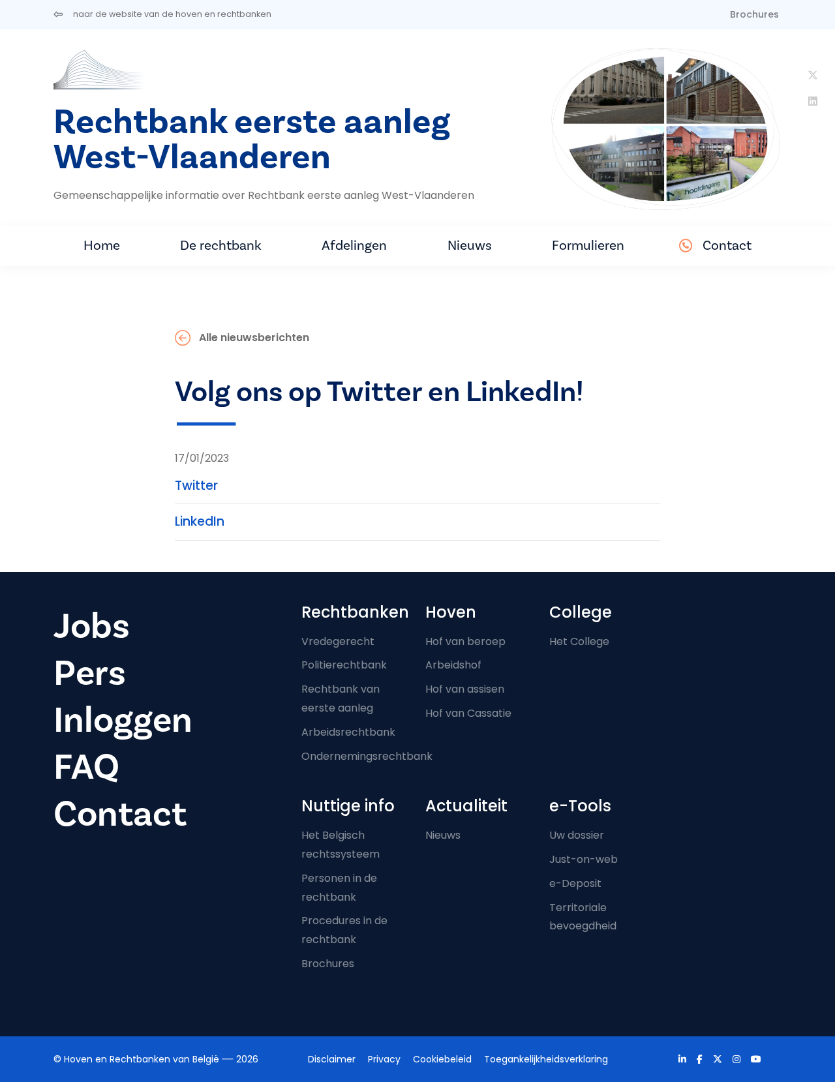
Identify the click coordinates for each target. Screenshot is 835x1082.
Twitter (196, 485)
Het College (579, 641)
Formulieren (588, 245)
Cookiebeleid (442, 1059)
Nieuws (470, 245)
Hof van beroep (465, 641)
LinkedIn (199, 521)
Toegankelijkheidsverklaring (546, 1059)
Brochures (754, 14)
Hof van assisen (464, 689)
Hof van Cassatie (468, 713)
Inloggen (122, 720)
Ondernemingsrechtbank (367, 756)
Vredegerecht (337, 641)
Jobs (91, 626)
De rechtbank (221, 245)
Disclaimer (332, 1059)
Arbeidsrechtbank (348, 732)
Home (102, 245)
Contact (727, 245)
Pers (89, 673)
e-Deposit (575, 883)
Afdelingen (354, 245)
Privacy (384, 1059)
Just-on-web (583, 859)
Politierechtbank (344, 664)
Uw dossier (576, 835)
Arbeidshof (453, 664)
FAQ (86, 767)
